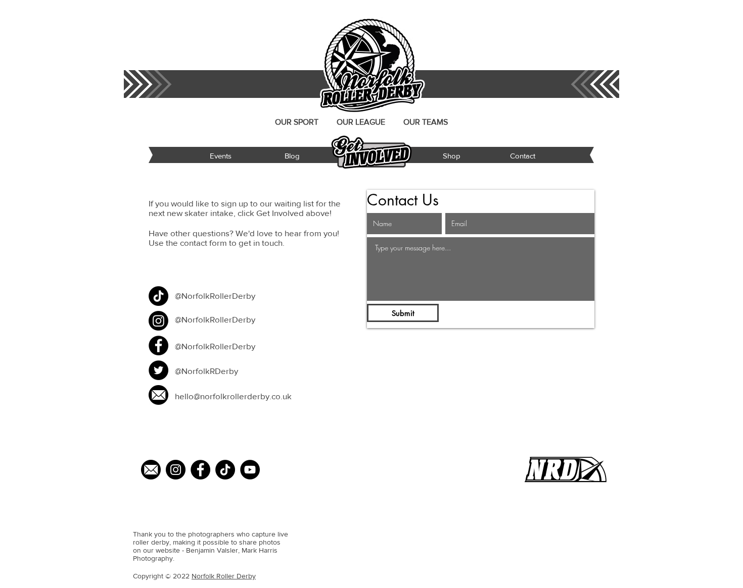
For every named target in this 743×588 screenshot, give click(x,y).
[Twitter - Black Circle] (158, 370)
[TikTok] (158, 296)
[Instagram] (158, 321)
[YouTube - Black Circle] (250, 469)
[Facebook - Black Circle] (158, 345)
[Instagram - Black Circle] (175, 469)
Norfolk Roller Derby (224, 576)
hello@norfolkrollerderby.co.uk (233, 396)
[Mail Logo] (151, 469)
